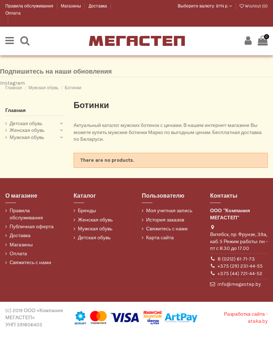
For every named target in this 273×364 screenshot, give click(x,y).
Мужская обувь (27, 137)
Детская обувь (26, 124)
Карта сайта (160, 238)
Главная (15, 110)
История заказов (165, 220)
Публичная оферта (32, 227)
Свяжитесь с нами (30, 262)
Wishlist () (256, 6)
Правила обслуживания (29, 6)
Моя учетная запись (169, 211)
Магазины (71, 6)
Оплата (13, 13)
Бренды (87, 211)
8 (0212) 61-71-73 (236, 259)
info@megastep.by (239, 284)
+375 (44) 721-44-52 (240, 274)
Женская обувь (27, 130)
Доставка (98, 6)
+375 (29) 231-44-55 (240, 266)
